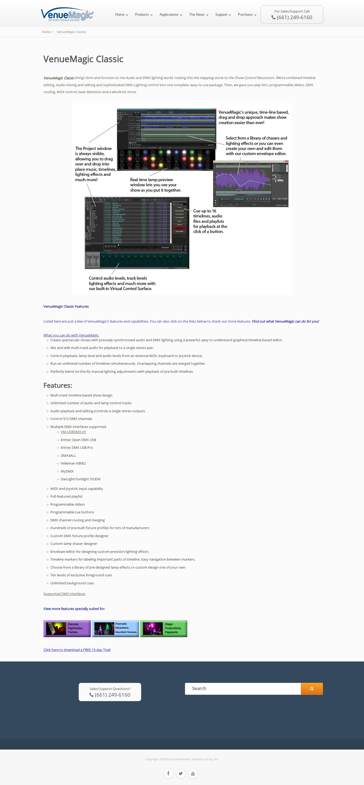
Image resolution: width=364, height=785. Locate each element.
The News (197, 15)
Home (119, 15)
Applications (169, 15)
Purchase (245, 15)
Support (221, 15)
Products (142, 15)
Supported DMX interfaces (64, 593)
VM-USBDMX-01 (73, 431)
